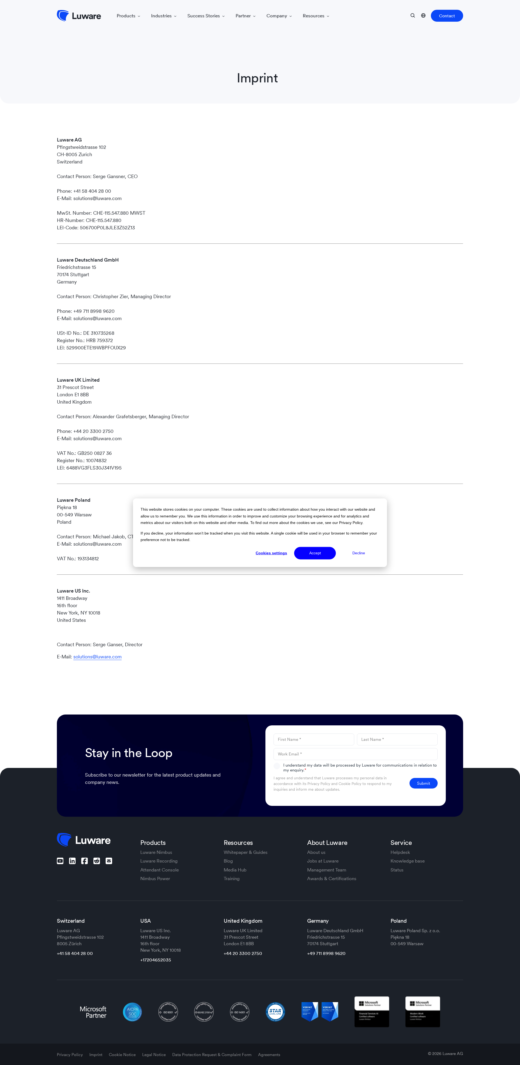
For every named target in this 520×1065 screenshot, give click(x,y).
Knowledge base (408, 861)
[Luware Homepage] (79, 15)
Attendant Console (159, 870)
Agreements (269, 1054)
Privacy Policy (318, 783)
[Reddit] (96, 861)
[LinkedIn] (72, 861)
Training (232, 878)
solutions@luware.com (97, 657)
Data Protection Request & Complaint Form (212, 1054)
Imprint (96, 1054)
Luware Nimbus (156, 852)
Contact (447, 15)
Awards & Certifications (331, 878)
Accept (315, 553)
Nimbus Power (155, 878)
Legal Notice (154, 1054)
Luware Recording (159, 861)
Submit (423, 783)
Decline (358, 553)
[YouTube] (60, 861)
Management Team (326, 870)
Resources (314, 16)
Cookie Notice (123, 1054)
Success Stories (204, 16)
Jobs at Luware (323, 861)
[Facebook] (84, 861)
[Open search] (413, 15)
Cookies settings (271, 553)
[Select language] (423, 15)
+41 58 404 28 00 (75, 953)
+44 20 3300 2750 (243, 953)
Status (397, 870)
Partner (244, 16)
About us (316, 852)
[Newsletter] (109, 861)
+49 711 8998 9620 (326, 953)
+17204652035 (155, 960)
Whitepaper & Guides (246, 852)
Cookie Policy (350, 783)
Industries (162, 16)
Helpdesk (400, 852)
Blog (228, 861)
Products (126, 16)
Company (277, 16)
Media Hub (235, 870)
